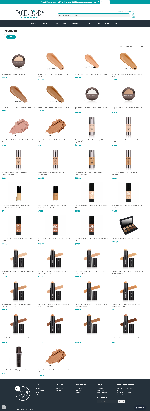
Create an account (129, 11)
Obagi (78, 393)
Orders (37, 395)
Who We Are (101, 388)
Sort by (120, 46)
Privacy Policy (101, 390)
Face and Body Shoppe (26, 409)
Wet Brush (79, 388)
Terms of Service (102, 393)
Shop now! (104, 2)
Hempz (78, 390)
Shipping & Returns (41, 390)
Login (120, 11)
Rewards (58, 390)
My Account (59, 388)
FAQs (37, 393)
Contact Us (38, 388)
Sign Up (121, 401)
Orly (77, 395)
